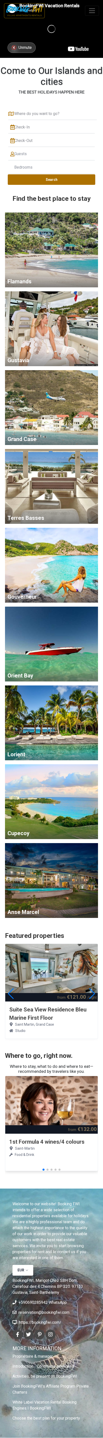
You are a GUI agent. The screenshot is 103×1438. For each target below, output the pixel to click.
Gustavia (18, 360)
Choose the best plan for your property (46, 1418)
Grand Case (22, 439)
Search (52, 180)
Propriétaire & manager (32, 1356)
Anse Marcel (23, 912)
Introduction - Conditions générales (43, 1366)
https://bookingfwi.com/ (40, 1322)
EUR (21, 1270)
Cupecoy (19, 833)
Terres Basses (26, 518)
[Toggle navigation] (92, 11)
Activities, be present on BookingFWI (44, 1376)
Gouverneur (22, 597)
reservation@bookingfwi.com (44, 1312)
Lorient (16, 754)
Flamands (20, 281)
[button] (92, 993)
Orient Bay (20, 675)
